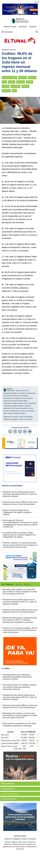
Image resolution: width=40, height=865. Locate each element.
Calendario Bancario (9, 799)
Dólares (29, 82)
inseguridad (15, 86)
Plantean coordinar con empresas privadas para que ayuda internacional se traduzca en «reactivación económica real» (20, 545)
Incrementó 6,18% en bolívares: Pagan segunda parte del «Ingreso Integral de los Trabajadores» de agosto (19, 535)
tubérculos (6, 90)
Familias (6, 86)
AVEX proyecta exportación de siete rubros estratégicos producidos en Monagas (19, 724)
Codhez (11, 82)
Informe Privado (10, 27)
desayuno (20, 82)
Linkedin (7, 839)
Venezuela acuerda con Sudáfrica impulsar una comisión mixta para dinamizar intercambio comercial (20, 687)
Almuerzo (32, 77)
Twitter (21, 419)
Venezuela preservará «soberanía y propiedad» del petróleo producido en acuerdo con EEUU (17, 677)
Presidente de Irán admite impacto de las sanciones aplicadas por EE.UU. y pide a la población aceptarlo (20, 494)
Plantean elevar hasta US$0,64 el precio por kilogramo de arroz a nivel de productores (20, 503)
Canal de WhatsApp (26, 417)
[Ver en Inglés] (35, 2)
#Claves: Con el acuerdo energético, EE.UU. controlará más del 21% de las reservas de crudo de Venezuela (20, 630)
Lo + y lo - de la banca (9, 794)
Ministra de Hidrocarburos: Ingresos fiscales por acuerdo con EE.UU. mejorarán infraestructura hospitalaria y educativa (20, 620)
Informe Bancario (7, 789)
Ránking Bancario (8, 783)
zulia (14, 90)
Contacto (32, 27)
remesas (25, 86)
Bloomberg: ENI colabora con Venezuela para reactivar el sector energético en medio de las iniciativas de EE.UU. (20, 592)
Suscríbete (22, 27)
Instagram (14, 419)
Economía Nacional (9, 77)
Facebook (28, 419)
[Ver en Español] (38, 2)
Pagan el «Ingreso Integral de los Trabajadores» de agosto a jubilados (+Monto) (17, 512)
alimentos (22, 77)
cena (4, 82)
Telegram (7, 419)
